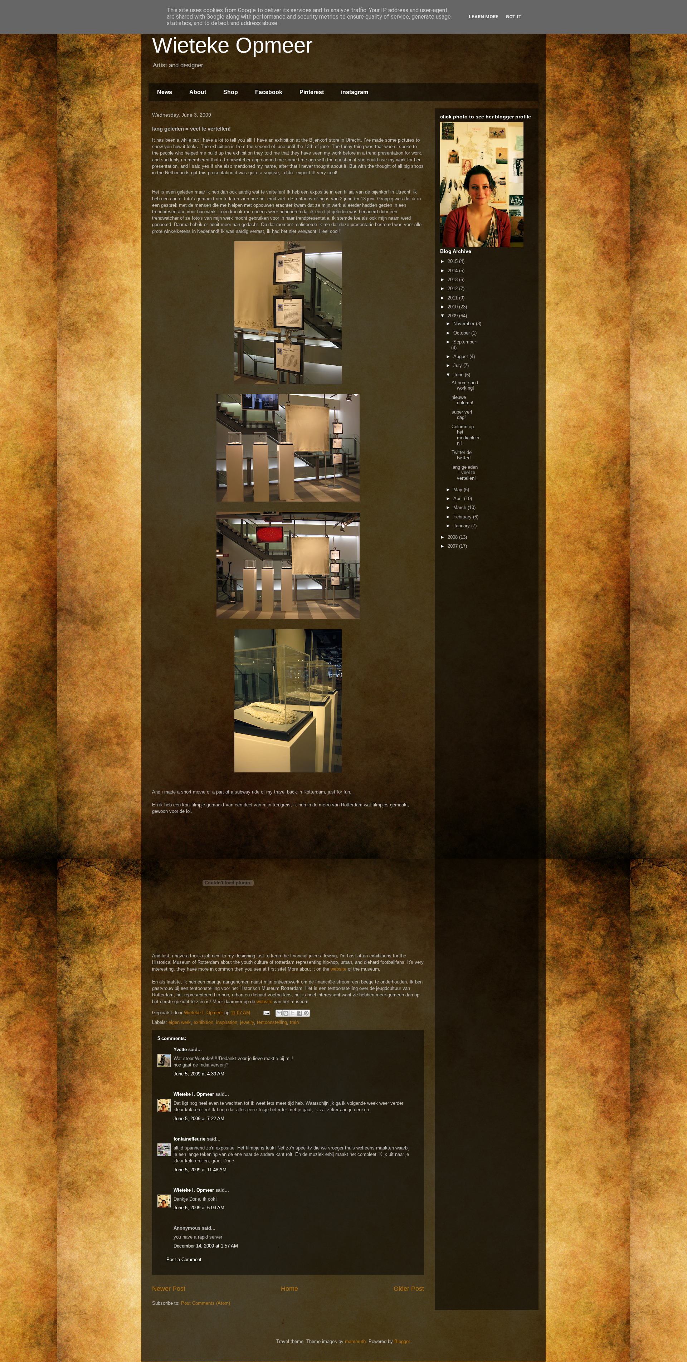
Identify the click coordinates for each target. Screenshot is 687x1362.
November (464, 323)
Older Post (409, 1288)
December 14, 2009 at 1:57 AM (206, 1246)
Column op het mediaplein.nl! (466, 435)
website (338, 969)
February (463, 516)
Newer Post (168, 1288)
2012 (453, 288)
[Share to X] (292, 1013)
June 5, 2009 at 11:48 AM (200, 1169)
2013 (453, 279)
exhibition (203, 1022)
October (462, 333)
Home (289, 1288)
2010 (453, 306)
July (458, 365)
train (294, 1022)
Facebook (268, 92)
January (462, 525)
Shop (230, 92)
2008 (453, 537)
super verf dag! (462, 414)
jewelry (247, 1022)
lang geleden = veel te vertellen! (465, 472)
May (458, 489)
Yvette (180, 1049)
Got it (514, 16)
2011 (453, 298)
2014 (453, 270)
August (461, 356)
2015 (453, 261)
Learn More (483, 16)
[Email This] (279, 1013)
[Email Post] (266, 1012)
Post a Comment (183, 1259)
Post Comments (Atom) (205, 1303)
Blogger (402, 1341)
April (458, 498)
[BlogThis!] (285, 1013)
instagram (354, 92)
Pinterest (311, 92)
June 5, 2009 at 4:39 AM (199, 1074)
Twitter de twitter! (462, 455)
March (460, 507)
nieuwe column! (462, 400)
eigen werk (180, 1022)
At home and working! (465, 385)
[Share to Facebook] (299, 1013)
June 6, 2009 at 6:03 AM (199, 1207)
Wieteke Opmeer (232, 45)
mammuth (355, 1341)
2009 (453, 315)
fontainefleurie (189, 1139)
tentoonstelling (272, 1022)
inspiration (226, 1022)
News (164, 92)
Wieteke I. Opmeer (194, 1094)
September (464, 342)
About (197, 92)
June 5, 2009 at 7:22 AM (199, 1118)
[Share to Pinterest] (306, 1013)
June (459, 374)
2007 (453, 546)
